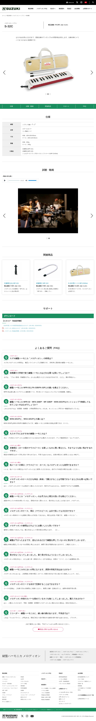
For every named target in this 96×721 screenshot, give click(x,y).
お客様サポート (87, 8)
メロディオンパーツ (68, 660)
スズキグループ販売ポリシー (84, 681)
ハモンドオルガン (25, 681)
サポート (66, 106)
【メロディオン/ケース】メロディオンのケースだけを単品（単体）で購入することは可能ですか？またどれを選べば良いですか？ (48, 481)
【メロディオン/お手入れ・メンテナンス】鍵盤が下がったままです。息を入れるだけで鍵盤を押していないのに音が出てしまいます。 (48, 541)
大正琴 (22, 679)
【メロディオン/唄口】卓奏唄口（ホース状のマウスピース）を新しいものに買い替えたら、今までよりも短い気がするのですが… (48, 450)
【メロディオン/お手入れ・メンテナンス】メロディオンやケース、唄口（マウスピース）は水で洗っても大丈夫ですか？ (48, 512)
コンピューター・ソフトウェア (28, 694)
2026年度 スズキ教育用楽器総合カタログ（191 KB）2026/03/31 (23, 325)
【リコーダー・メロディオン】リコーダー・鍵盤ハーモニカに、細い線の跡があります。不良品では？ (48, 614)
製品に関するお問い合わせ (49, 629)
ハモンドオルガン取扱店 (64, 683)
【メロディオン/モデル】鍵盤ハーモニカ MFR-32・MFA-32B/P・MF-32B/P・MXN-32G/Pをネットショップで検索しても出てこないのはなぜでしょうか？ (48, 404)
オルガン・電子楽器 (7, 683)
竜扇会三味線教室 (45, 699)
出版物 (22, 690)
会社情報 (77, 8)
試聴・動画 (29, 106)
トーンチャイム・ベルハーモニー (10, 688)
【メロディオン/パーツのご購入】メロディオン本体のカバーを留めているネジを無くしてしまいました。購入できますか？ (48, 600)
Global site (71, 2)
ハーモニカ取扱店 (63, 679)
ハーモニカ (4, 679)
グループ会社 (81, 679)
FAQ (84, 106)
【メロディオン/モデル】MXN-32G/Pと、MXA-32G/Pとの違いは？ (48, 420)
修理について (62, 699)
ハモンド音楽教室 (45, 692)
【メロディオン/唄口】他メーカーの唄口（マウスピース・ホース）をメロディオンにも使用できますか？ (48, 466)
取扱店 (69, 8)
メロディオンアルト (68, 651)
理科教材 (23, 685)
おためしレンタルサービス (65, 703)
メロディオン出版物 (55, 660)
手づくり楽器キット (7, 701)
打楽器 (3, 692)
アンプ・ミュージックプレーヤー (10, 685)
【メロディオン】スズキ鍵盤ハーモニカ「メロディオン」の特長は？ (48, 359)
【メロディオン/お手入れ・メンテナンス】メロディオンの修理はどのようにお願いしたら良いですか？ (48, 526)
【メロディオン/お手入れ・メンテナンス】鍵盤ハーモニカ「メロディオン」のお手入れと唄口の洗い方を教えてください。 (48, 497)
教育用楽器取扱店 (63, 676)
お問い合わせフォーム (64, 696)
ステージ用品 (24, 683)
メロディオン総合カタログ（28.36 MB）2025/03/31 (19, 328)
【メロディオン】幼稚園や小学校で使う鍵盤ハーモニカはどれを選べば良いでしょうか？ (48, 374)
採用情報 (80, 685)
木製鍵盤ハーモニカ (77, 654)
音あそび (4, 697)
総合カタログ (24, 697)
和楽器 (22, 676)
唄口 (61, 657)
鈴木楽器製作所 (11, 8)
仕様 (11, 106)
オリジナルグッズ (25, 692)
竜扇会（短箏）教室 (46, 697)
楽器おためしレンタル (26, 699)
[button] (92, 71)
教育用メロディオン (55, 651)
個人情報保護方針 (18, 709)
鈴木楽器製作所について (83, 676)
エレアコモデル (65, 654)
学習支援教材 (24, 688)
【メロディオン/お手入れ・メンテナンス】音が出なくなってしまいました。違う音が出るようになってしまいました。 (48, 556)
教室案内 (61, 8)
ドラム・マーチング (7, 694)
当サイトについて (7, 709)
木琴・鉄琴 (4, 690)
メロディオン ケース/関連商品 (72, 657)
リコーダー (4, 681)
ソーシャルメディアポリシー (31, 709)
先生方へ (53, 8)
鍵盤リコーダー (54, 657)
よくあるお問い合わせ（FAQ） (66, 692)
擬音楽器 (4, 699)
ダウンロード (62, 701)
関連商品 (48, 106)
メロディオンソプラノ (81, 651)
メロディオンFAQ (42, 8)
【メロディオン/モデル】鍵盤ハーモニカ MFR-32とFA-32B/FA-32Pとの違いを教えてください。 (48, 388)
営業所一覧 (80, 683)
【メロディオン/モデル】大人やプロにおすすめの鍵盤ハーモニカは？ (48, 434)
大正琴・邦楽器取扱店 (64, 681)
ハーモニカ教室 (45, 690)
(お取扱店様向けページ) (83, 698)
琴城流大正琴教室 (45, 695)
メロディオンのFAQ (63, 694)
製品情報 (30, 8)
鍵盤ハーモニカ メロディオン (9, 676)
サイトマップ (59, 709)
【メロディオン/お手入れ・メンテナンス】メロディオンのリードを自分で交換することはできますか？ (48, 585)
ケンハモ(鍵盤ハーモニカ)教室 (48, 688)
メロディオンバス (55, 654)
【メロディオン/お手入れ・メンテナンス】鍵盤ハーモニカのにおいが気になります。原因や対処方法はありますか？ (48, 570)
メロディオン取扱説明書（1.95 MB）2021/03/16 (18, 331)
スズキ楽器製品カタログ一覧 (86, 695)
